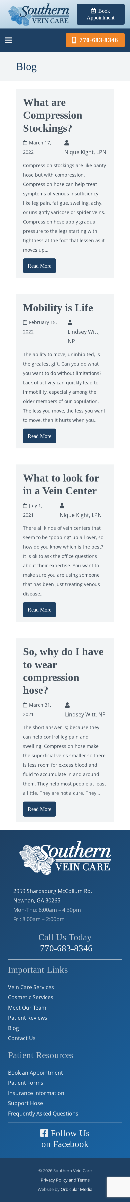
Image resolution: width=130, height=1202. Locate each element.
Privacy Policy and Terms (65, 1180)
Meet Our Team (27, 1007)
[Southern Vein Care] (38, 14)
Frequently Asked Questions (43, 1113)
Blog (13, 1028)
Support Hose (25, 1103)
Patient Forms (25, 1082)
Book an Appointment (35, 1072)
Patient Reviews (27, 1017)
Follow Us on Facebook (65, 1138)
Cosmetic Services (30, 997)
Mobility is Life (58, 308)
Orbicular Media (76, 1189)
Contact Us (22, 1038)
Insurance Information (36, 1093)
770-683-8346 (65, 948)
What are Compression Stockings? (52, 115)
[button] (8, 40)
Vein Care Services (31, 987)
